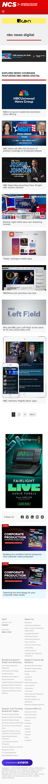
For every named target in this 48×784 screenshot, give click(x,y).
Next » (32, 414)
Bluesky (27, 726)
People (27, 674)
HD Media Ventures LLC (11, 770)
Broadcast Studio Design (10, 714)
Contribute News (30, 717)
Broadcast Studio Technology (12, 717)
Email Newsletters (31, 715)
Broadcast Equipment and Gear (12, 747)
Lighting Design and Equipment (12, 682)
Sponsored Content (31, 636)
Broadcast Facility (8, 750)
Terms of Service (30, 642)
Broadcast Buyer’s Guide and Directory (12, 661)
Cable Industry (29, 685)
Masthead (28, 622)
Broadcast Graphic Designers (12, 685)
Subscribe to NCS (31, 712)
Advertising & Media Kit (33, 625)
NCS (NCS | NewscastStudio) (31, 768)
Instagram (28, 740)
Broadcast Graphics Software (12, 688)
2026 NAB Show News (10, 755)
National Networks (31, 682)
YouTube (27, 729)
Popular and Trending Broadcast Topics (12, 709)
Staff (4, 619)
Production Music (8, 674)
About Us (29, 619)
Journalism (28, 677)
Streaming (28, 680)
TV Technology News (9, 752)
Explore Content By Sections (34, 661)
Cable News (29, 688)
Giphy (27, 737)
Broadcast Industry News (33, 668)
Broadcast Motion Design (10, 720)
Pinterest (28, 734)
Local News (29, 691)
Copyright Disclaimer (32, 633)
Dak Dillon (5, 629)
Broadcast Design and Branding (12, 723)
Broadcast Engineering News (34, 704)
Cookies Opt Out (30, 650)
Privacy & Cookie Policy (33, 645)
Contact (27, 720)
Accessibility (29, 648)
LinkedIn (28, 732)
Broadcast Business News (33, 665)
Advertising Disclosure (32, 639)
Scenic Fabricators (8, 679)
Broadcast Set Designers (10, 676)
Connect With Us (33, 708)
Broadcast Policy (30, 671)
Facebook (28, 723)
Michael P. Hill (6, 622)
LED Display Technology (10, 671)
